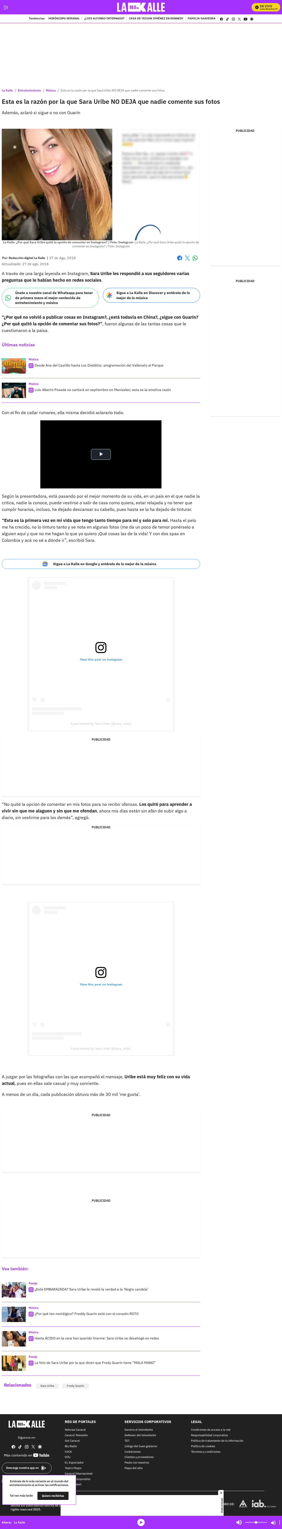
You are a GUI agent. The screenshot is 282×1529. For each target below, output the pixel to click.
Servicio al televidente (138, 1429)
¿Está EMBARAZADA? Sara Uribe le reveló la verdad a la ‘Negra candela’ (91, 1289)
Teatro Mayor (73, 1468)
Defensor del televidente (140, 1435)
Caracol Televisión (76, 1435)
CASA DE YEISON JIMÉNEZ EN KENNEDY (156, 18)
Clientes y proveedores (139, 1457)
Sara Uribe (47, 1386)
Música (51, 90)
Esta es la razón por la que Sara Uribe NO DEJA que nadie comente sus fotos (113, 90)
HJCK (68, 1452)
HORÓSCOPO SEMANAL (64, 18)
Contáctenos (132, 1452)
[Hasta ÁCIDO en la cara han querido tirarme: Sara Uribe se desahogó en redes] (14, 1338)
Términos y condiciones (205, 1452)
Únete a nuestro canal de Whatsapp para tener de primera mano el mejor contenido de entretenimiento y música (54, 298)
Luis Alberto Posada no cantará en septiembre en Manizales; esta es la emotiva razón (103, 389)
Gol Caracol (72, 1441)
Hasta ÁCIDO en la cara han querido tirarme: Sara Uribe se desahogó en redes (97, 1338)
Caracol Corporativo (77, 1479)
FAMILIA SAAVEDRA (201, 18)
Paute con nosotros (136, 1462)
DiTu (67, 1457)
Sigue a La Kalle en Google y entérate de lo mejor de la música (104, 564)
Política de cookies (203, 1446)
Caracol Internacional (79, 1473)
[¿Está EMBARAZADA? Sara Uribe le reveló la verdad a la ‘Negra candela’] (14, 1290)
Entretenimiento (29, 90)
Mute (239, 1522)
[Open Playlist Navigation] (279, 1522)
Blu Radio (71, 1446)
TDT (127, 1441)
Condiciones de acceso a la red (210, 1429)
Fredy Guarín (75, 1386)
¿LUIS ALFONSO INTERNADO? (104, 18)
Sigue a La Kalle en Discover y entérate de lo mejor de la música (153, 295)
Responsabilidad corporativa (209, 1435)
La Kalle (7, 90)
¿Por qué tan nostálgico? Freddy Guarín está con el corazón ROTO (87, 1313)
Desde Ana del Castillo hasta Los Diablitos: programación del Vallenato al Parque (99, 365)
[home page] (141, 7)
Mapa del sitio (133, 1468)
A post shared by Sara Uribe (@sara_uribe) (101, 723)
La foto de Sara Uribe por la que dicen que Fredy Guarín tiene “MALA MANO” (95, 1362)
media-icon (141, 1522)
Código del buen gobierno (140, 1446)
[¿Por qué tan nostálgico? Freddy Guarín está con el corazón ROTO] (14, 1314)
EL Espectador (74, 1462)
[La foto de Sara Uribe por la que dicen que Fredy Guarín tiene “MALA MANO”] (14, 1363)
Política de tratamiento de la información (217, 1441)
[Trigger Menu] (5, 7)
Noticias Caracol (75, 1429)
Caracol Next (73, 1484)
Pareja (33, 1283)
